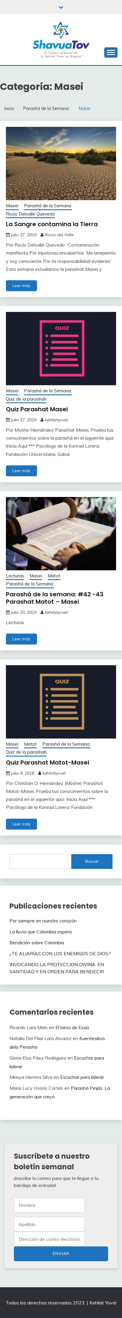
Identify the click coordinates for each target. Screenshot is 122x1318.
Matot (54, 576)
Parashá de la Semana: (48, 205)
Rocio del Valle (59, 234)
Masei (12, 205)
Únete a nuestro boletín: (49, 1239)
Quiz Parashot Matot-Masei (47, 762)
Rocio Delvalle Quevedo (30, 214)
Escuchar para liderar (82, 1077)
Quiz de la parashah (26, 399)
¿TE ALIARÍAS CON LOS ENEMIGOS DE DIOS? (60, 953)
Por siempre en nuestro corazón (43, 921)
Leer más (21, 285)
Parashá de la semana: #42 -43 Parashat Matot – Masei (54, 598)
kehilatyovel (56, 419)
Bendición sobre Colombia (36, 942)
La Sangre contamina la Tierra (52, 224)
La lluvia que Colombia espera (40, 932)
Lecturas (15, 576)
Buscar (92, 861)
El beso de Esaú (72, 1027)
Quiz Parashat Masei (37, 409)
